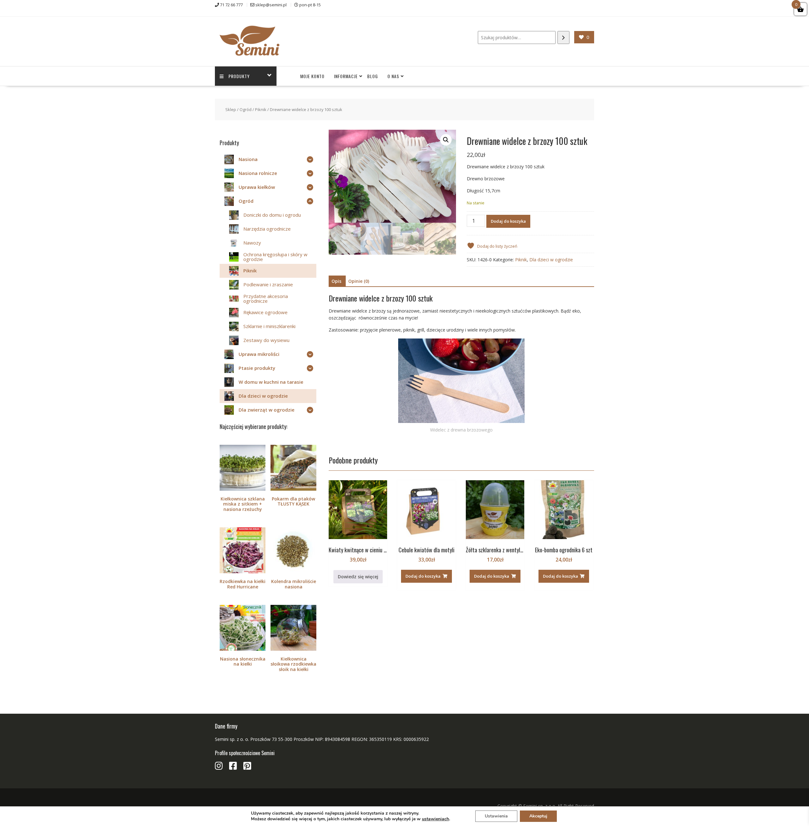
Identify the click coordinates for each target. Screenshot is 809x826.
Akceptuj (538, 816)
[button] (446, 140)
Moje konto (312, 76)
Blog (372, 76)
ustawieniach (435, 819)
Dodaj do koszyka (508, 221)
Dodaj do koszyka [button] (423, 576)
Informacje (346, 76)
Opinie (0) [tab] (358, 281)
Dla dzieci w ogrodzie (551, 260)
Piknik (260, 109)
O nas (393, 76)
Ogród (246, 109)
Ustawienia (496, 816)
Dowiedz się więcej (358, 577)
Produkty (239, 76)
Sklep (230, 109)
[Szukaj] (563, 37)
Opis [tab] (336, 281)
